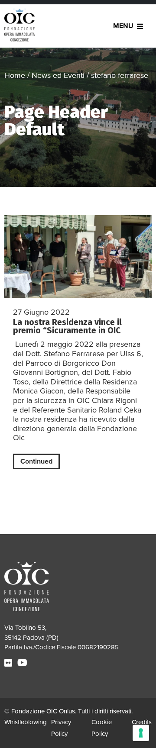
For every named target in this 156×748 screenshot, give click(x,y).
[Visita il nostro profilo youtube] (23, 663)
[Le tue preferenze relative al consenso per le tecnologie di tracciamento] (141, 733)
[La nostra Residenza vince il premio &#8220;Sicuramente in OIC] (78, 256)
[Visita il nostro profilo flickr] (9, 663)
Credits (142, 722)
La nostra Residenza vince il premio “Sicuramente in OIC (67, 326)
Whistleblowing (25, 722)
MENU (123, 26)
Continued (36, 461)
